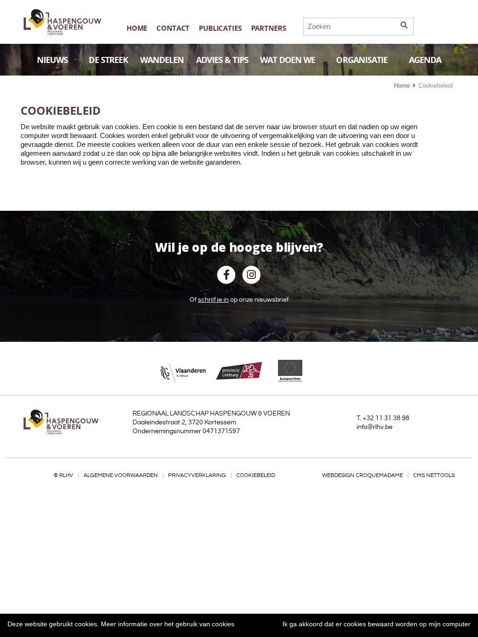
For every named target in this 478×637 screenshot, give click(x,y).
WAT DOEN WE (287, 60)
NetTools (440, 475)
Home (137, 28)
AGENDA (425, 60)
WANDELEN (162, 60)
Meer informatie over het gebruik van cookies (167, 624)
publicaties (220, 28)
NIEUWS (52, 60)
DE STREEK (108, 60)
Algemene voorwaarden (121, 475)
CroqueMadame (379, 475)
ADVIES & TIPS (222, 60)
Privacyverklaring (197, 475)
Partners (268, 28)
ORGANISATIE (361, 60)
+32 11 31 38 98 (386, 418)
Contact (173, 28)
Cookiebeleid (255, 475)
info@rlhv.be (375, 427)
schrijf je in (213, 300)
